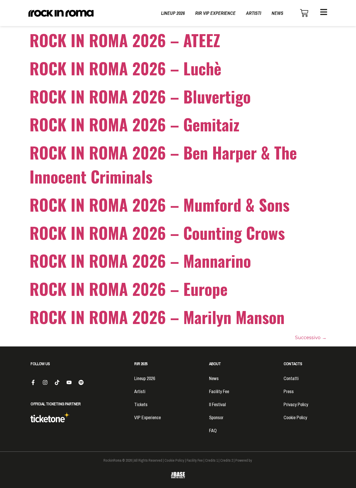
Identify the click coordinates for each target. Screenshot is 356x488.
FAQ (213, 430)
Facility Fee (219, 391)
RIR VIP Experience (215, 13)
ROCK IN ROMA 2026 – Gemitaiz (134, 124)
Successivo (311, 337)
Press (289, 391)
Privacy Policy (296, 404)
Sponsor (216, 417)
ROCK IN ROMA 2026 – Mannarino (140, 260)
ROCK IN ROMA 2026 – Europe (128, 289)
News (277, 13)
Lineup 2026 (173, 13)
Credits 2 (226, 460)
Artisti (253, 13)
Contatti (291, 378)
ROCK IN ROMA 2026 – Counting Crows (157, 233)
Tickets (141, 404)
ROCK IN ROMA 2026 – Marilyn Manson (157, 317)
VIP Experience (147, 417)
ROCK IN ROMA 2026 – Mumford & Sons (159, 204)
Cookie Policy (295, 417)
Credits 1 (211, 460)
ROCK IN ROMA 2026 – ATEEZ (124, 40)
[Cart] (304, 13)
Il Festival (217, 404)
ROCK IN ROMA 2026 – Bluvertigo (140, 96)
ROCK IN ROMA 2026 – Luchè (125, 68)
